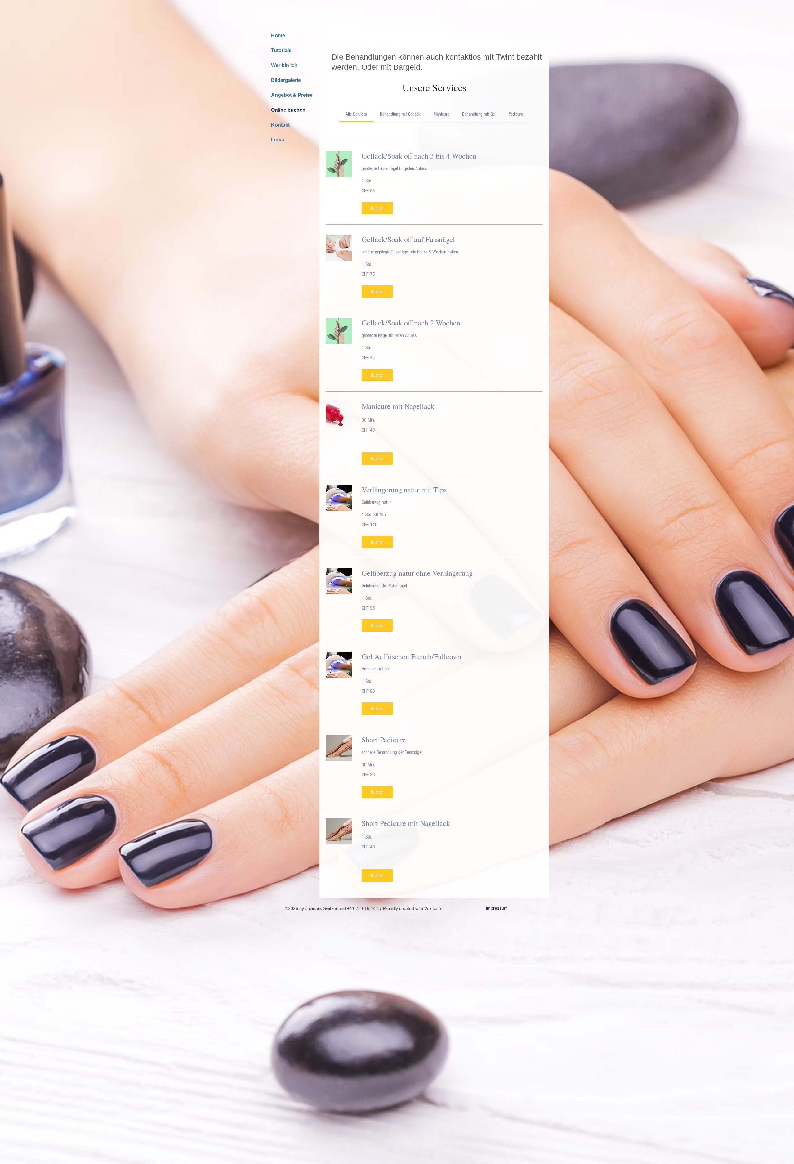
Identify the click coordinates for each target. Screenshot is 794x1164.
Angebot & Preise (292, 95)
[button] (377, 208)
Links (277, 139)
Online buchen (288, 110)
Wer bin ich (284, 65)
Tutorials (281, 50)
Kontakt (280, 125)
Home (278, 35)
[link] (356, 114)
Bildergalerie (286, 80)
